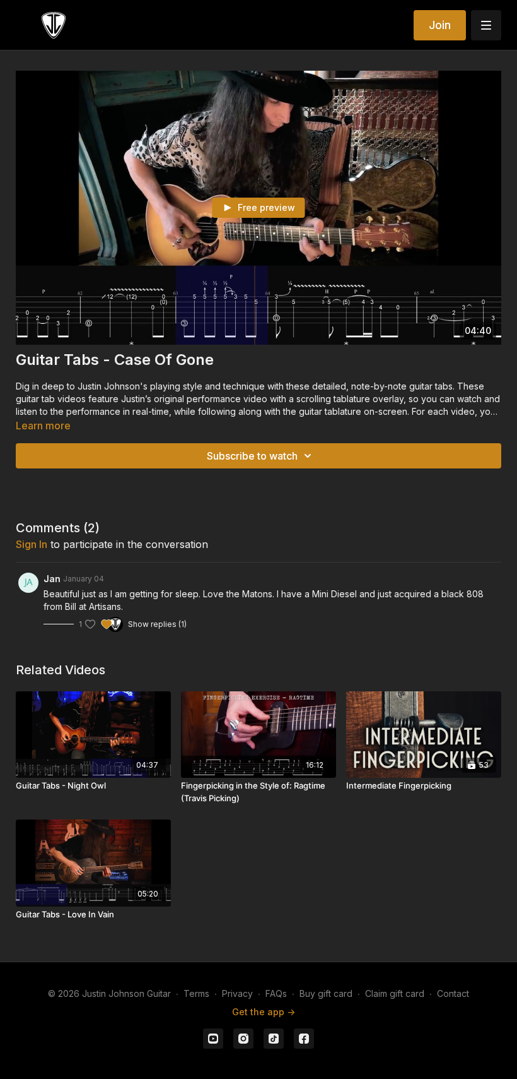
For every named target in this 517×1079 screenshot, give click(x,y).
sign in (31, 544)
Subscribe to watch (252, 456)
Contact (453, 993)
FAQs (276, 993)
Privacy (237, 993)
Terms (196, 993)
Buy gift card (325, 993)
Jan (52, 578)
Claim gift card (394, 993)
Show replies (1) (157, 624)
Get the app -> (263, 1011)
